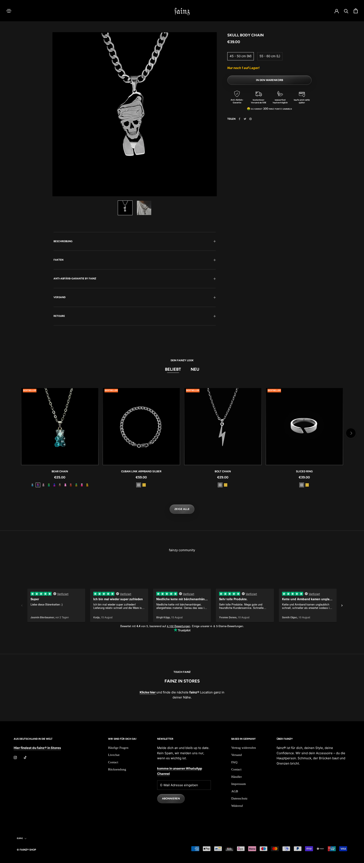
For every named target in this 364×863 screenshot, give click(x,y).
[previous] (13, 433)
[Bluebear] (54, 485)
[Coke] (60, 485)
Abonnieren (171, 798)
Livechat (113, 755)
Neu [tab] (195, 369)
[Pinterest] (250, 119)
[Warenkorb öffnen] (356, 10)
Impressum (238, 784)
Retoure (59, 316)
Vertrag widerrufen (243, 747)
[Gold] (144, 485)
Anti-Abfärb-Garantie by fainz (75, 278)
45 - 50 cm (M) (241, 56)
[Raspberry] (70, 485)
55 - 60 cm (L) (270, 56)
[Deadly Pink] (81, 485)
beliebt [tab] (173, 369)
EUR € (20, 838)
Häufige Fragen (118, 747)
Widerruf (237, 805)
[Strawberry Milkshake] (43, 485)
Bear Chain (60, 471)
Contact (113, 762)
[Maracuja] (87, 485)
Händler (236, 776)
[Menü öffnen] (8, 11)
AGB (234, 791)
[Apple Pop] (49, 485)
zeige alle (182, 509)
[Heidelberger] (38, 485)
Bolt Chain (223, 471)
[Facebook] (239, 119)
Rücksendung (117, 769)
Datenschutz (239, 798)
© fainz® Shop (26, 849)
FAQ (234, 762)
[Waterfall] (32, 485)
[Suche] (346, 11)
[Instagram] (15, 757)
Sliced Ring (304, 471)
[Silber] (138, 485)
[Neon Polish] (65, 485)
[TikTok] (25, 757)
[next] (351, 433)
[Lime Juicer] (76, 485)
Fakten (58, 259)
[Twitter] (245, 119)
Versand (60, 297)
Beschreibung (63, 241)
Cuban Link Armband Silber (141, 471)
